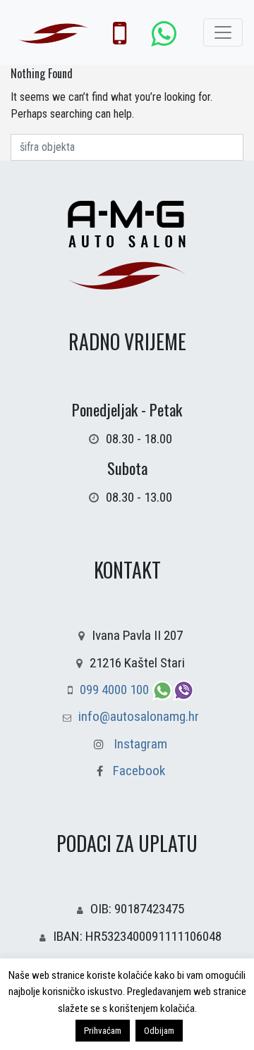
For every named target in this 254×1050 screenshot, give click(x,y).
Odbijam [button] (159, 1030)
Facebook (137, 770)
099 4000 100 (116, 689)
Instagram (140, 744)
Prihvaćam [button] (102, 1030)
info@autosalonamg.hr (138, 716)
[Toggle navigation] (223, 32)
